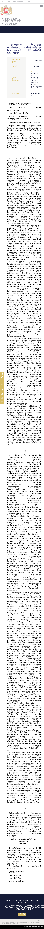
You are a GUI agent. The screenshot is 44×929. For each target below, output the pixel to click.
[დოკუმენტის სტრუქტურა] (2, 374)
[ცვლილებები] (2, 382)
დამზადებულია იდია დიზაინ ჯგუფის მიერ (33, 926)
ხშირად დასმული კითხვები (5, 1)
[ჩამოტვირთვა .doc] (2, 398)
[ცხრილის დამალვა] (2, 386)
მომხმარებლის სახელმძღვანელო (18, 1)
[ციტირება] (2, 394)
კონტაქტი (28, 1)
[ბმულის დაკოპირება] (2, 390)
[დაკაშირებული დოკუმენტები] (2, 378)
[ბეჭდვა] (2, 402)
